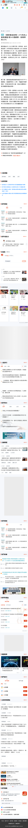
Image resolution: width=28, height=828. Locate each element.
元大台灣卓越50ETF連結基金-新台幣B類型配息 (12, 614)
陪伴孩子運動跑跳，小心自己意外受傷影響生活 (13, 296)
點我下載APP (16, 155)
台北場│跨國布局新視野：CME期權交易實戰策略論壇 (16, 219)
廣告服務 (25, 821)
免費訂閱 (24, 803)
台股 (3, 31)
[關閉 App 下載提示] (1, 2)
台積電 (6, 691)
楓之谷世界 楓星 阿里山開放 (23, 313)
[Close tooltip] (24, 11)
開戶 (25, 609)
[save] (20, 8)
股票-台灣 (7, 616)
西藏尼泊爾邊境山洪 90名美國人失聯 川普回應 (13, 313)
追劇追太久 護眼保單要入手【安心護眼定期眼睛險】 (23, 296)
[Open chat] (25, 8)
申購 (25, 615)
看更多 (25, 203)
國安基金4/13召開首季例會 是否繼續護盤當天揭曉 (13, 184)
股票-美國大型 (8, 610)
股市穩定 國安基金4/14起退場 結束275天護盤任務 (13, 187)
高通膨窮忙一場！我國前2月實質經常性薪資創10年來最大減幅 (12, 272)
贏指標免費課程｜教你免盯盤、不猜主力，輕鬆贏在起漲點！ (16, 212)
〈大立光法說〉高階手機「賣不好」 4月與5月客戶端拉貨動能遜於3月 (12, 279)
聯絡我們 (18, 823)
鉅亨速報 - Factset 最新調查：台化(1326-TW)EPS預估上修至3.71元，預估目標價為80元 (4, 313)
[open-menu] (1, 5)
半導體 (6, 695)
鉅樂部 (15, 821)
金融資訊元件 (11, 823)
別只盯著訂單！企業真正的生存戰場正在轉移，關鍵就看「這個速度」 (4, 296)
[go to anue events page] (22, 5)
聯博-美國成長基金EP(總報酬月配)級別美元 (11, 608)
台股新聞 (8, 31)
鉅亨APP (7, 821)
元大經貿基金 (4, 620)
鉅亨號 (11, 821)
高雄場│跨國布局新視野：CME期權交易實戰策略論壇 (16, 231)
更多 (25, 366)
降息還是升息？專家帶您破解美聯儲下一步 (14, 153)
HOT (7, 212)
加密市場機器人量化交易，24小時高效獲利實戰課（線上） (16, 225)
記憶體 (6, 687)
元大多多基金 (4, 625)
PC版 (2, 821)
